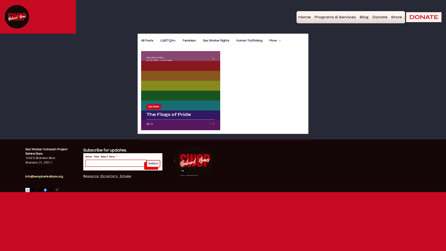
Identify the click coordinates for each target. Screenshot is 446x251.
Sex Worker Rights (216, 40)
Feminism (189, 40)
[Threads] (51, 190)
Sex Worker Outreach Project (46, 149)
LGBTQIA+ (168, 40)
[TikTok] (57, 190)
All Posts (147, 40)
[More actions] (214, 59)
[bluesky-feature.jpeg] (27, 190)
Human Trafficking (249, 40)
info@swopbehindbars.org (44, 176)
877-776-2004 (35, 169)
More (273, 40)
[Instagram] (39, 190)
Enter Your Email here (100, 156)
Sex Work (153, 106)
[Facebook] (45, 190)
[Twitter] (33, 190)
